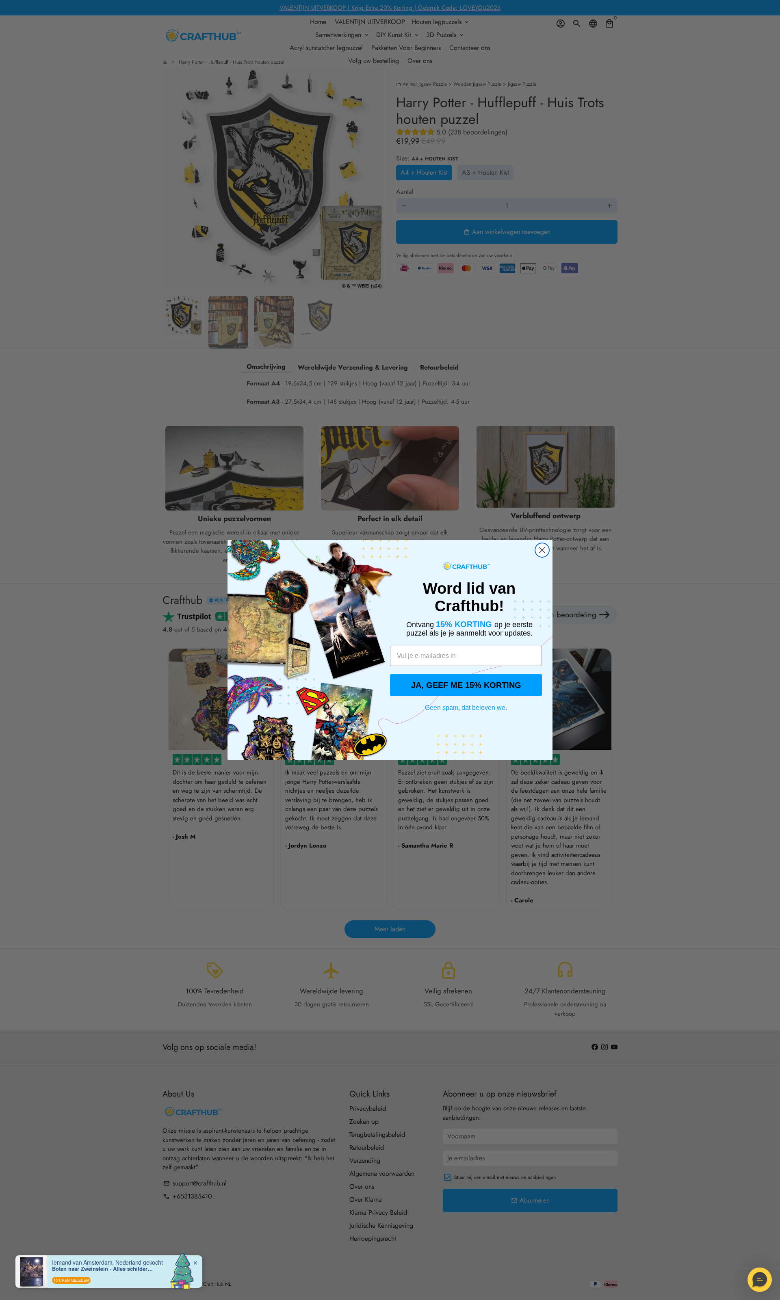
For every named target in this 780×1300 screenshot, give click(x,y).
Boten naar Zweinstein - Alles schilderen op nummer (103, 1268)
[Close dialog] (542, 550)
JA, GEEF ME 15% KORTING (466, 685)
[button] (760, 1280)
